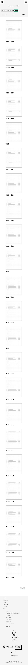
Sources (5, 606)
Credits (8, 626)
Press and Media (10, 624)
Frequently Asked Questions (13, 613)
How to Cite (9, 619)
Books (4, 602)
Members (6, 10)
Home (2, 10)
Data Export (9, 615)
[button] (26, 2)
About (4, 608)
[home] (2, 2)
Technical (8, 617)
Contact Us (9, 611)
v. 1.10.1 (14, 657)
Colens (12, 10)
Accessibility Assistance (14, 661)
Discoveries (6, 604)
